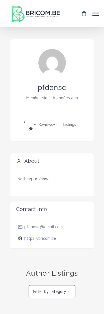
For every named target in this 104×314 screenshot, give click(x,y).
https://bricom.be (40, 238)
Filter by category (49, 291)
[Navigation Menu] (95, 13)
